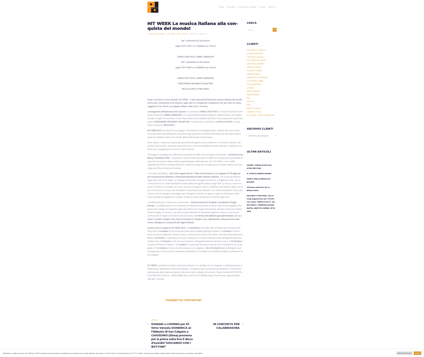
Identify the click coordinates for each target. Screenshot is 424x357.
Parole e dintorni (182, 34)
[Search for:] (259, 30)
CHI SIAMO (230, 7)
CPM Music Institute (255, 57)
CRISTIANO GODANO (255, 64)
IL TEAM (261, 7)
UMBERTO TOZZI (254, 112)
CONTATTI (272, 7)
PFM (248, 105)
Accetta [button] (417, 353)
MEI (248, 98)
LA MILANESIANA (254, 84)
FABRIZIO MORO (253, 74)
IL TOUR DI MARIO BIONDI (259, 174)
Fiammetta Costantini (157, 34)
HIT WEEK (171, 34)
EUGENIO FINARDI (254, 70)
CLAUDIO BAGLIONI (255, 53)
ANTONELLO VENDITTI (256, 50)
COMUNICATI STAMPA (247, 7)
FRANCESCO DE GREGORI (257, 77)
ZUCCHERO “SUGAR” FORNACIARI (260, 115)
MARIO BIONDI (253, 94)
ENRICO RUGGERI (254, 67)
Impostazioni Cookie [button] (404, 353)
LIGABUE (250, 88)
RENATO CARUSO (254, 108)
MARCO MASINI (253, 91)
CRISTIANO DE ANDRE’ (256, 60)
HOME (221, 7)
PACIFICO (251, 101)
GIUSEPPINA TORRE (255, 81)
